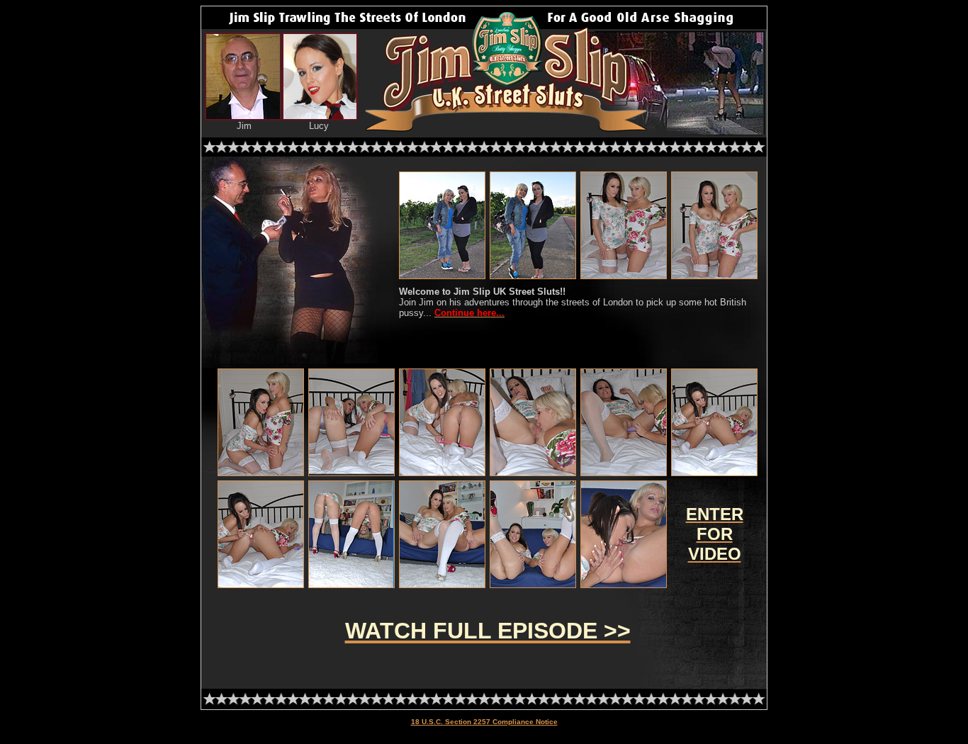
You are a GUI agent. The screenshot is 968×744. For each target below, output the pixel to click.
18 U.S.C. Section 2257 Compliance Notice (484, 722)
